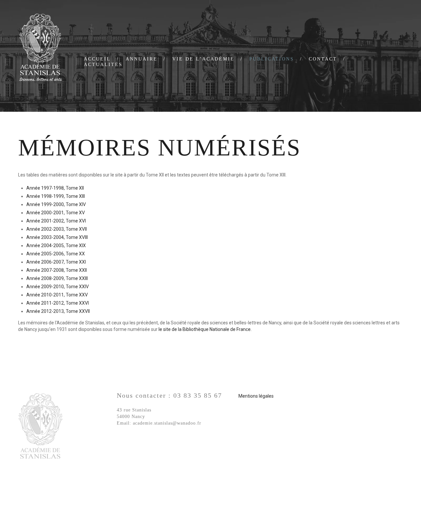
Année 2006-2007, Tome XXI (56, 262)
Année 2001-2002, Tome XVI (56, 220)
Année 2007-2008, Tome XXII (56, 270)
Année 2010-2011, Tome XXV (57, 294)
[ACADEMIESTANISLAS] (40, 48)
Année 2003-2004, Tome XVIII (57, 237)
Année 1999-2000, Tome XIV (56, 204)
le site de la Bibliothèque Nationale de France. (205, 329)
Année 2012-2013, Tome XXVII (58, 311)
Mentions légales (256, 396)
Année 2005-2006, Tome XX (55, 253)
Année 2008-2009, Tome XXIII (57, 278)
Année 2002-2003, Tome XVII (56, 229)
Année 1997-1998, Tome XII (55, 188)
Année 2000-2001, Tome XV (55, 212)
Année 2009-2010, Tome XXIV (57, 286)
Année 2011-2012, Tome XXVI (57, 303)
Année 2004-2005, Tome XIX (56, 245)
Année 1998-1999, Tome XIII (55, 196)
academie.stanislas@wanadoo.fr (167, 423)
